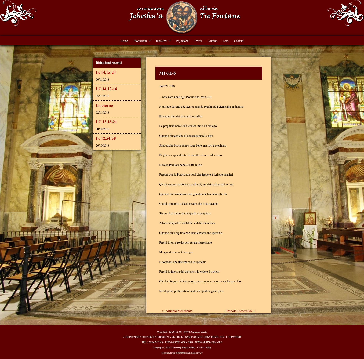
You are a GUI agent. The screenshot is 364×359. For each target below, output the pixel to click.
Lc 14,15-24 (106, 72)
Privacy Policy (188, 347)
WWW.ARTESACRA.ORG (208, 342)
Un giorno (104, 105)
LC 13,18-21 (106, 122)
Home (124, 41)
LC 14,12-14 (106, 89)
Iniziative (161, 41)
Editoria (212, 41)
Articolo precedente (177, 310)
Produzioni (140, 41)
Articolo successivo (240, 310)
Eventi (198, 41)
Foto (225, 41)
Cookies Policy (204, 347)
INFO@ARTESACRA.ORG (179, 342)
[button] (142, 40)
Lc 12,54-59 (106, 138)
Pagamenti (182, 41)
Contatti (238, 41)
